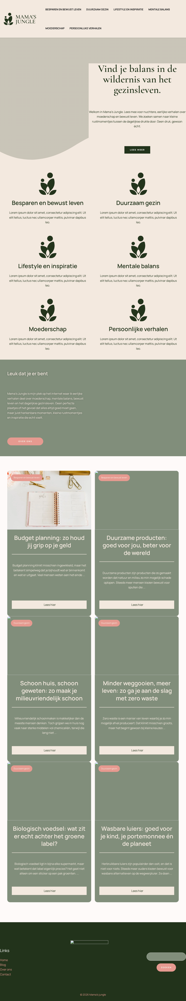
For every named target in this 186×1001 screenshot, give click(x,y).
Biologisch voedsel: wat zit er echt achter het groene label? (49, 836)
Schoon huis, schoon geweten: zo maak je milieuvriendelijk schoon (49, 690)
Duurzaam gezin (138, 203)
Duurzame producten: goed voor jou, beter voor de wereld (137, 545)
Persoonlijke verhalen (138, 329)
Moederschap (47, 329)
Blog (3, 965)
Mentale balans (138, 266)
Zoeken (166, 967)
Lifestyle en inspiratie (47, 266)
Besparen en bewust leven (48, 203)
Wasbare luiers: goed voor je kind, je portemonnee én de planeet (136, 836)
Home (4, 960)
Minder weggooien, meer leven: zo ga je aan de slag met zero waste (137, 690)
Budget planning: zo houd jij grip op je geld (49, 541)
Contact (5, 974)
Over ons (6, 969)
